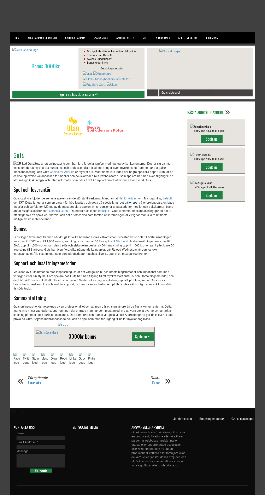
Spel (145, 37)
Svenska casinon (75, 37)
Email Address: (27, 442)
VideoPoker (163, 37)
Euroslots (34, 382)
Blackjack (104, 211)
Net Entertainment (130, 198)
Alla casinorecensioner (42, 37)
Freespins (212, 37)
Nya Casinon (101, 37)
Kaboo (156, 382)
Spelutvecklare (188, 37)
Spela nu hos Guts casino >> (78, 94)
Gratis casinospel (237, 419)
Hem (16, 37)
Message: (23, 451)
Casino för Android (62, 172)
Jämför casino (177, 419)
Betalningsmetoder (206, 419)
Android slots (125, 37)
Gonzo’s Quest (59, 211)
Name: (21, 433)
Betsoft (167, 198)
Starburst (122, 241)
